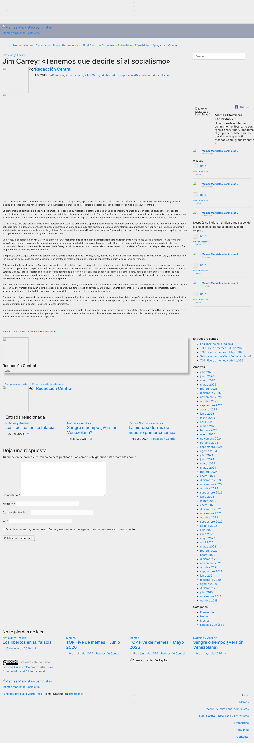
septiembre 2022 (211, 521)
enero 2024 (207, 476)
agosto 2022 (208, 525)
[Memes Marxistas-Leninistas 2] (203, 111)
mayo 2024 (207, 463)
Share (198, 174)
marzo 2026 (208, 384)
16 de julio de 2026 (19, 648)
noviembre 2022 (211, 513)
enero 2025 (207, 434)
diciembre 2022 (210, 509)
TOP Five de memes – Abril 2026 (221, 360)
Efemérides (142, 45)
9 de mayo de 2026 (209, 653)
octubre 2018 (209, 600)
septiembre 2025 (211, 405)
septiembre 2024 (211, 447)
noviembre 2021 (210, 563)
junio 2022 (207, 534)
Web (5, 521)
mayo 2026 (207, 380)
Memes (28, 45)
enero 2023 (207, 505)
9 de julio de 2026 (81, 653)
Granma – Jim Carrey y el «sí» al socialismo (33, 331)
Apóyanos (159, 45)
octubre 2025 (209, 401)
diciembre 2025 (210, 393)
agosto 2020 (208, 584)
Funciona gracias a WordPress (23, 693)
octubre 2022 (209, 517)
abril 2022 (207, 542)
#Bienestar (57, 75)
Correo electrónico (16, 512)
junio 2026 (207, 376)
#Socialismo (161, 75)
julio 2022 (206, 530)
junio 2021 (207, 575)
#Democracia (74, 75)
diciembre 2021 (210, 559)
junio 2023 (207, 496)
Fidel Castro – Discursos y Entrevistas (107, 45)
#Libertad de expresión (117, 75)
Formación (207, 612)
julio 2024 (206, 455)
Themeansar (76, 693)
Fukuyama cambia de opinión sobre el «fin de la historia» (34, 384)
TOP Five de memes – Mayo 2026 (222, 352)
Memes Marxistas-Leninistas (21, 33)
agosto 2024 (208, 451)
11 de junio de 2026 (146, 653)
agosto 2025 (208, 409)
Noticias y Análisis (14, 55)
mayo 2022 (207, 538)
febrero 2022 (209, 550)
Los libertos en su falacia (29, 427)
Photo (202, 165)
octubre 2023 (209, 488)
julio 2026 (206, 372)
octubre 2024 (209, 442)
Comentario (11, 495)
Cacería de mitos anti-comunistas (58, 45)
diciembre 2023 (210, 480)
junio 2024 (207, 459)
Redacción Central (53, 69)
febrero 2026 (209, 388)
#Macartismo (143, 75)
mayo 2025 (207, 417)
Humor (204, 616)
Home (17, 45)
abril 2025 (207, 422)
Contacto (174, 45)
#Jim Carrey (93, 75)
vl (28, 433)
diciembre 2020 (210, 579)
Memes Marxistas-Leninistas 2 (220, 150)
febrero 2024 (209, 471)
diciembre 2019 (210, 588)
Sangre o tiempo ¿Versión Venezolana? (92, 430)
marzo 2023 (208, 500)
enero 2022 (207, 554)
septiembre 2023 (211, 492)
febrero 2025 (209, 430)
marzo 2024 (208, 467)
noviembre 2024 (211, 438)
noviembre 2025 (211, 397)
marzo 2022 (208, 546)
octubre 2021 (209, 567)
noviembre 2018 (210, 596)
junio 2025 (207, 413)
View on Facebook (201, 171)
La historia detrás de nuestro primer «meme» (152, 430)
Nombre (9, 503)
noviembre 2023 (211, 484)
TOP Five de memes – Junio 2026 (222, 348)
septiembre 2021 (211, 571)
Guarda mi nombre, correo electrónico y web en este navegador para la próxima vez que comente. (70, 529)
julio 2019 (206, 592)
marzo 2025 (208, 426)
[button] (7, 45)
